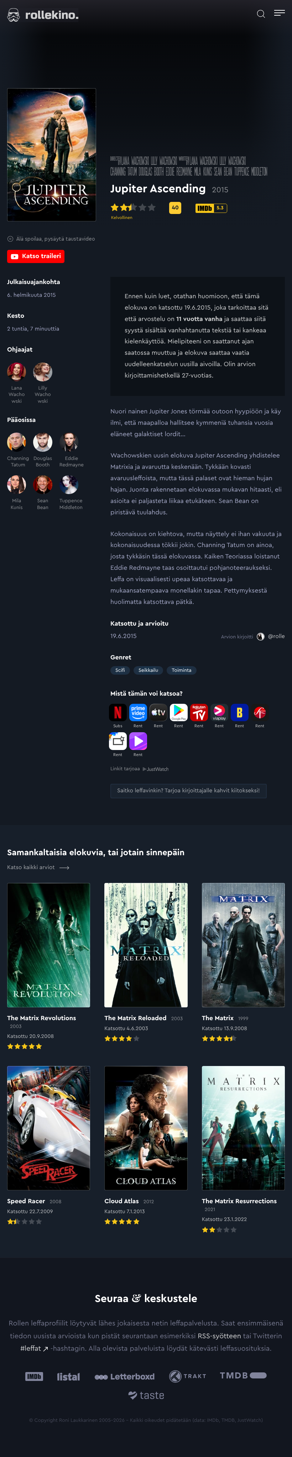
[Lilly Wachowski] (42, 384)
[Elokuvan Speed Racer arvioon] (48, 1146)
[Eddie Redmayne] (68, 450)
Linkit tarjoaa (125, 768)
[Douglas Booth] (42, 450)
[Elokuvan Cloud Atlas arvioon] (145, 1146)
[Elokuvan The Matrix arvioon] (243, 963)
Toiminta (181, 670)
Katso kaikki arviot (31, 868)
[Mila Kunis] (16, 493)
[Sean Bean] (42, 493)
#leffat (30, 1348)
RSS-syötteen (219, 1336)
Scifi (120, 670)
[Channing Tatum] (16, 450)
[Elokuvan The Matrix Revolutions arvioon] (48, 967)
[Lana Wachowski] (16, 384)
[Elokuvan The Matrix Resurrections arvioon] (243, 1150)
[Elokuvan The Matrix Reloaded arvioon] (145, 963)
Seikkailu (148, 670)
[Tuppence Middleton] (68, 493)
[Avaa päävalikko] (279, 13)
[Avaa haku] (261, 13)
